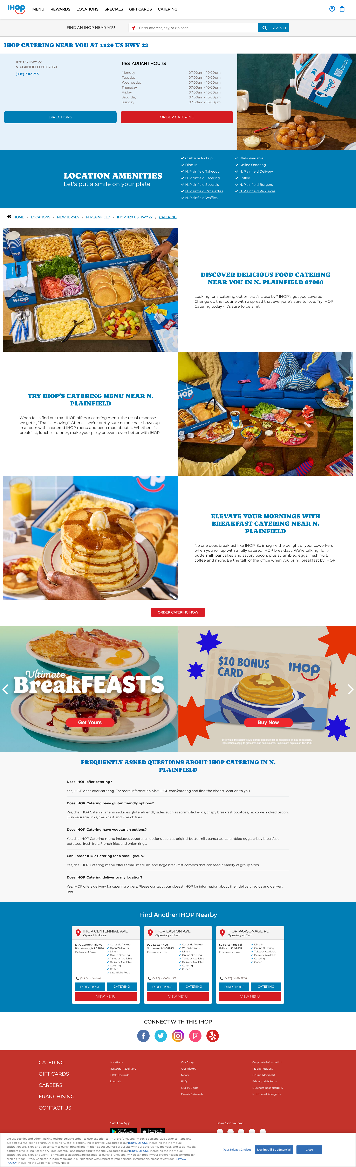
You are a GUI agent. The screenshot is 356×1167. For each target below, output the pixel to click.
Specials (115, 1081)
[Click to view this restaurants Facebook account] (143, 1035)
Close (309, 1149)
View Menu (106, 996)
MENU (38, 9)
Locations (41, 217)
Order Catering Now (178, 612)
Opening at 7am (167, 935)
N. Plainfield (98, 217)
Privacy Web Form (264, 1081)
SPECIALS (114, 9)
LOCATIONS (87, 9)
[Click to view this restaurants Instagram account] (178, 1035)
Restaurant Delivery (123, 1068)
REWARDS (60, 9)
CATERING (167, 9)
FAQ (184, 1081)
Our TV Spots (189, 1087)
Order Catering (177, 117)
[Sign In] (332, 8)
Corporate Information (267, 1062)
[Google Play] (123, 1132)
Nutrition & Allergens (266, 1094)
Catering (168, 217)
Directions (60, 117)
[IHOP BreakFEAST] (89, 689)
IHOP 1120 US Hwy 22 (135, 217)
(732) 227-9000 (164, 978)
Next (351, 689)
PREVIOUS (5, 689)
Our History (188, 1068)
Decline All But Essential (274, 1149)
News (185, 1075)
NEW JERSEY (68, 217)
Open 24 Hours (95, 935)
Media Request (262, 1068)
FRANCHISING (57, 1096)
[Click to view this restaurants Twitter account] (161, 1035)
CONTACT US (55, 1108)
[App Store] (153, 1132)
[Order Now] (342, 8)
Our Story (187, 1062)
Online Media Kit (263, 1075)
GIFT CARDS (140, 9)
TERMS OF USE (138, 1142)
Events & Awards (192, 1094)
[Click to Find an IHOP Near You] (133, 28)
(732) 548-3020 (236, 978)
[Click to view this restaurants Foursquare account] (195, 1035)
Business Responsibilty (267, 1087)
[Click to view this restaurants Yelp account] (212, 1035)
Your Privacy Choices (237, 1149)
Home (19, 217)
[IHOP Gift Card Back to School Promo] (267, 689)
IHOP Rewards (119, 1075)
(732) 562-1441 (91, 978)
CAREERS (50, 1085)
